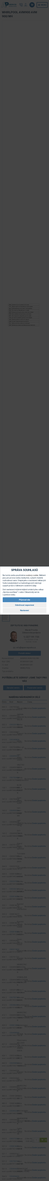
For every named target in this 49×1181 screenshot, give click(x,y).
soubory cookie (32, 575)
